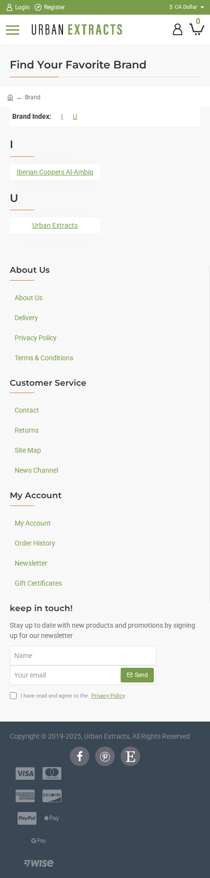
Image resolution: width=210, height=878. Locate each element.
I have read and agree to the (72, 696)
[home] (10, 97)
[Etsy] (130, 756)
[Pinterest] (105, 756)
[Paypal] (27, 818)
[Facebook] (79, 756)
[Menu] (12, 29)
